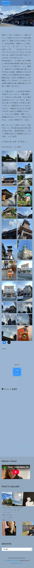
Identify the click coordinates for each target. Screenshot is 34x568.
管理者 (17, 379)
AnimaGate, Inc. (17, 563)
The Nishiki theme (11, 560)
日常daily (7, 20)
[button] (7, 506)
